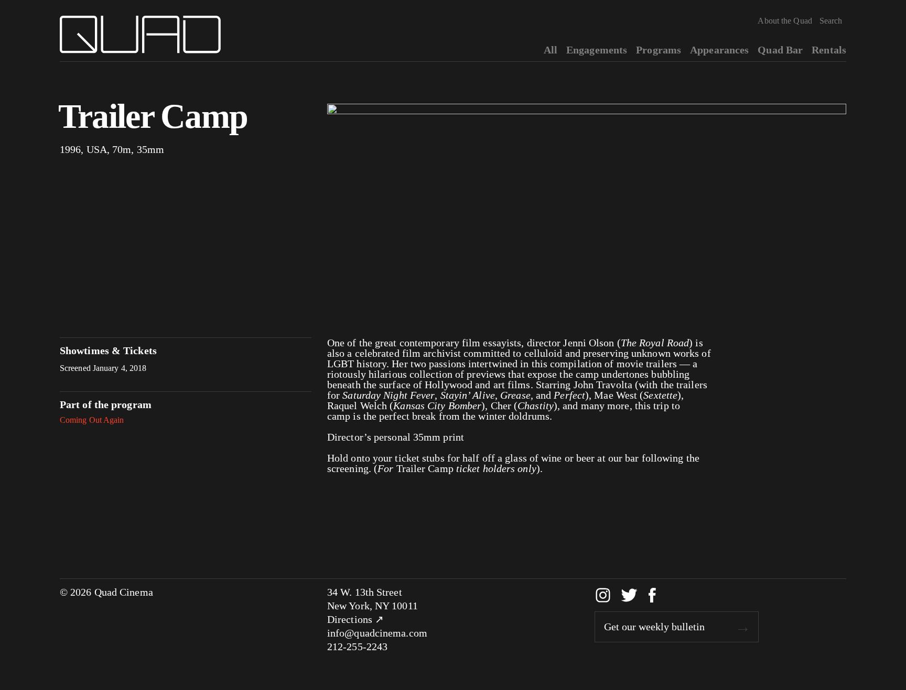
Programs (658, 50)
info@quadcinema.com (377, 633)
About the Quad (785, 20)
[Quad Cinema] (140, 34)
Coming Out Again (92, 419)
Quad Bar (780, 50)
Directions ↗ (355, 619)
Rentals (829, 50)
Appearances (719, 50)
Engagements (596, 50)
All (550, 50)
